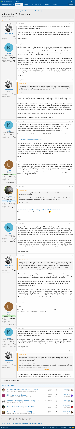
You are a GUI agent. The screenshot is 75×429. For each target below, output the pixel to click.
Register (54, 5)
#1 (72, 23)
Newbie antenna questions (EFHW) (19, 412)
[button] (13, 4)
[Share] (70, 24)
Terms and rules (54, 427)
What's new (27, 5)
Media (37, 5)
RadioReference (7, 5)
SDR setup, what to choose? (16, 395)
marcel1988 (9, 397)
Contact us (45, 427)
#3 (72, 80)
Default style (6, 427)
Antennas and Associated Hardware (27, 391)
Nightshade (5, 16)
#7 (72, 223)
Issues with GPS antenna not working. (20, 406)
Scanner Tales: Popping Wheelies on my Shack (23, 401)
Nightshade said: (23, 190)
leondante (9, 408)
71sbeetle (9, 413)
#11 (72, 351)
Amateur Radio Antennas (26, 413)
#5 (72, 161)
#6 (72, 186)
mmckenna (67, 407)
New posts (4, 8)
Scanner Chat (20, 402)
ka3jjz (9, 54)
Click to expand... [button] (45, 369)
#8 (72, 256)
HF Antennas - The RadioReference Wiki (29, 140)
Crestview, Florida (11, 182)
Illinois (14, 208)
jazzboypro (67, 413)
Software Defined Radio (27, 397)
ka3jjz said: (21, 83)
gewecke (9, 196)
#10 (72, 328)
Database (46, 5)
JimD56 (8, 391)
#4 (72, 121)
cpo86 (9, 171)
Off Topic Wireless (24, 408)
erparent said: (22, 259)
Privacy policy (63, 427)
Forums (18, 5)
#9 (72, 303)
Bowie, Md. (13, 61)
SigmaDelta (67, 396)
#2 (72, 44)
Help (70, 427)
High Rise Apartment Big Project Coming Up (22, 389)
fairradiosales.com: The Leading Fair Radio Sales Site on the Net (40, 210)
